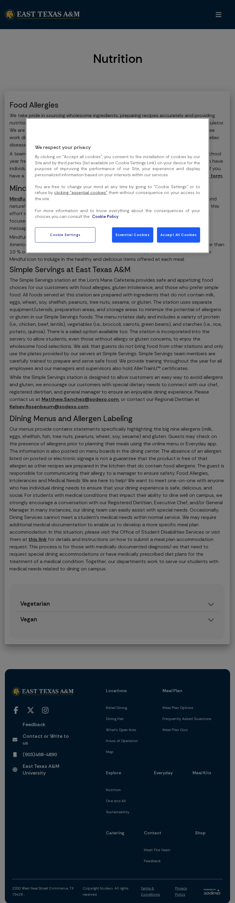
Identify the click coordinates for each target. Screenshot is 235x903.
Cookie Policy (105, 216)
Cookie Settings (65, 234)
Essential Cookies (132, 234)
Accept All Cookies (178, 234)
